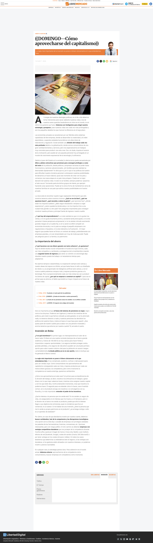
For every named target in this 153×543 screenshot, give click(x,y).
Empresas (51, 7)
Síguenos (115, 61)
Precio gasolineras (41, 490)
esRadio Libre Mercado (68, 7)
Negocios (77, 7)
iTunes (139, 539)
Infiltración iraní (80, 0)
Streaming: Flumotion (29, 540)
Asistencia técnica (48, 539)
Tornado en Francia (88, 0)
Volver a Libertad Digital (118, 4)
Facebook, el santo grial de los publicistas (54, 293)
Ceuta (59, 0)
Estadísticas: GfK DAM (19, 540)
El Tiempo (40, 485)
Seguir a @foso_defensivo (46, 33)
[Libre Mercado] (76, 3)
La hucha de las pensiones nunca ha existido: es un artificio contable (62, 299)
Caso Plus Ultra (73, 0)
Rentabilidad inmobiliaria (97, 7)
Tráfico (39, 481)
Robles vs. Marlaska (65, 0)
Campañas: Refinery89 (8, 540)
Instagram (124, 539)
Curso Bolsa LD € (85, 7)
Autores (57, 539)
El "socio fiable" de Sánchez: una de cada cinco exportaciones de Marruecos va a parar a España (105, 292)
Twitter (121, 539)
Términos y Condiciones (27, 539)
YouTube (127, 539)
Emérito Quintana (40, 33)
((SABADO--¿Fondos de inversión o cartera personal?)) (58, 296)
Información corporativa (10, 539)
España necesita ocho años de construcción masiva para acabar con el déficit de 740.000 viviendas (105, 306)
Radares (39, 495)
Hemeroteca (41, 498)
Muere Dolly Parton (96, 0)
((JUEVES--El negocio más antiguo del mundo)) (56, 303)
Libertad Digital (60, 534)
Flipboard (133, 539)
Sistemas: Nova (38, 540)
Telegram (136, 539)
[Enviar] (104, 61)
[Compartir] (98, 61)
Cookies (38, 539)
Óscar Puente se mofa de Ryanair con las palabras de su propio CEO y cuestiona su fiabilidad (104, 299)
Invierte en (58, 7)
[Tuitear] (101, 61)
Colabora (144, 4)
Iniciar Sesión (150, 4)
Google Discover (130, 539)
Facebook (118, 539)
